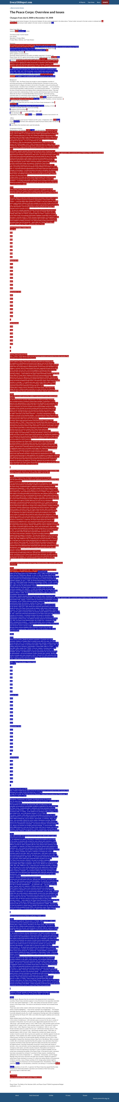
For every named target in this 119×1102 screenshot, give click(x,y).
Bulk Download (34, 1095)
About (98, 2)
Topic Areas (91, 2)
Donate (105, 2)
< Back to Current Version (17, 8)
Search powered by (99, 1098)
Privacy (68, 1095)
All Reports (82, 2)
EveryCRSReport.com (21, 2)
